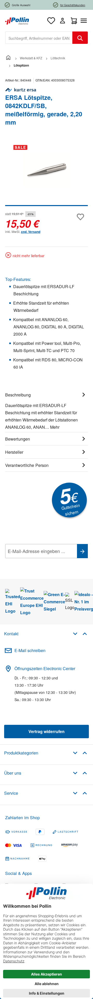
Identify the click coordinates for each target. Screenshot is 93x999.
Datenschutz (38, 562)
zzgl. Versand (30, 231)
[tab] (46, 410)
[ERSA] (46, 90)
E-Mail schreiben (29, 650)
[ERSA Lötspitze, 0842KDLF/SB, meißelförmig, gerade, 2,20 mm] (46, 169)
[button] (80, 633)
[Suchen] (80, 37)
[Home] (8, 58)
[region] (46, 173)
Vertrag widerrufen (46, 731)
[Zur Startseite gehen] (17, 20)
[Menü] (85, 20)
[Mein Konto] (62, 20)
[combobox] (39, 37)
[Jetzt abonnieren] (82, 551)
